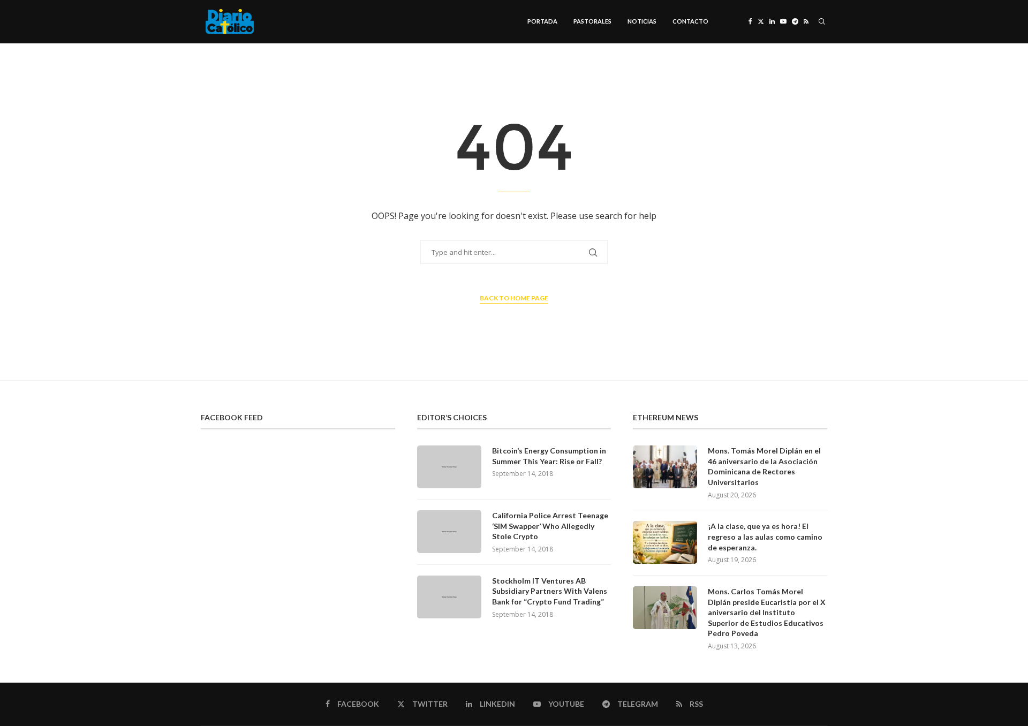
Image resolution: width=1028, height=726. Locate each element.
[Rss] (806, 21)
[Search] (822, 21)
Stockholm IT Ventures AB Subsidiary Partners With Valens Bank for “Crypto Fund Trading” (549, 591)
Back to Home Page (514, 298)
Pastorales (592, 21)
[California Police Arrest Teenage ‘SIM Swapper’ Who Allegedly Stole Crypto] (449, 531)
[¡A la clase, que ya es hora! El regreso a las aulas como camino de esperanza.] (665, 542)
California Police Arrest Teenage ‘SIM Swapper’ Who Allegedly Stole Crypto (550, 526)
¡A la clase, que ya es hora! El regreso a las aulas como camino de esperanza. (765, 536)
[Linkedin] (772, 21)
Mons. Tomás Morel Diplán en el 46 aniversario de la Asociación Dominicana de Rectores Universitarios (764, 466)
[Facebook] (750, 21)
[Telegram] (795, 21)
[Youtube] (783, 21)
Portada (542, 21)
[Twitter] (761, 21)
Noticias (642, 21)
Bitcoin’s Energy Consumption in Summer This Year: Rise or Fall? (549, 456)
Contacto (690, 21)
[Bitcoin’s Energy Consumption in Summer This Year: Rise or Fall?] (449, 466)
